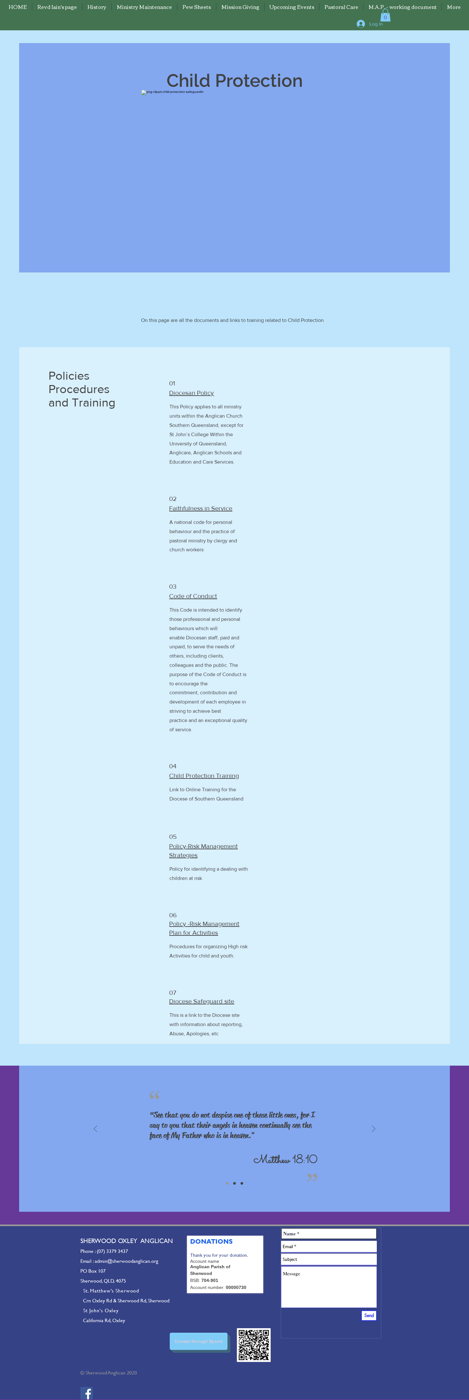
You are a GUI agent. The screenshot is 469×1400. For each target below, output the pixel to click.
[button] (385, 15)
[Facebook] (86, 1393)
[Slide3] (242, 1183)
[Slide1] (227, 1183)
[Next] (373, 1129)
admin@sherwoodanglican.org (126, 1260)
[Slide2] (234, 1183)
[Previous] (95, 1129)
